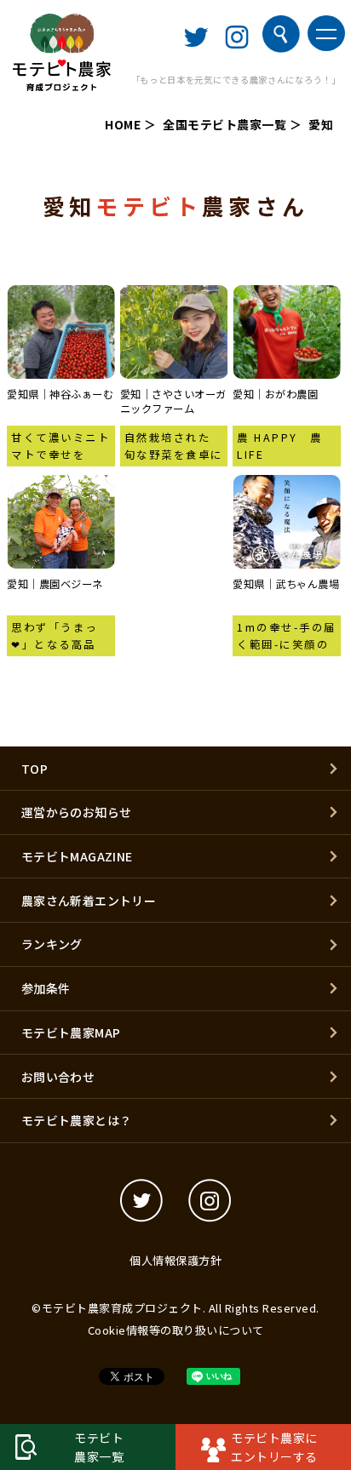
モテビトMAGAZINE (77, 856)
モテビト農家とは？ (76, 1120)
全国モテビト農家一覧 (224, 124)
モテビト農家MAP (71, 1032)
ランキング (52, 943)
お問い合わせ (58, 1076)
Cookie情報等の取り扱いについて (176, 1330)
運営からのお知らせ (76, 812)
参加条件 (46, 988)
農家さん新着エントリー (88, 900)
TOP (34, 768)
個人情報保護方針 (175, 1260)
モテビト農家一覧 (99, 1447)
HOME (123, 124)
